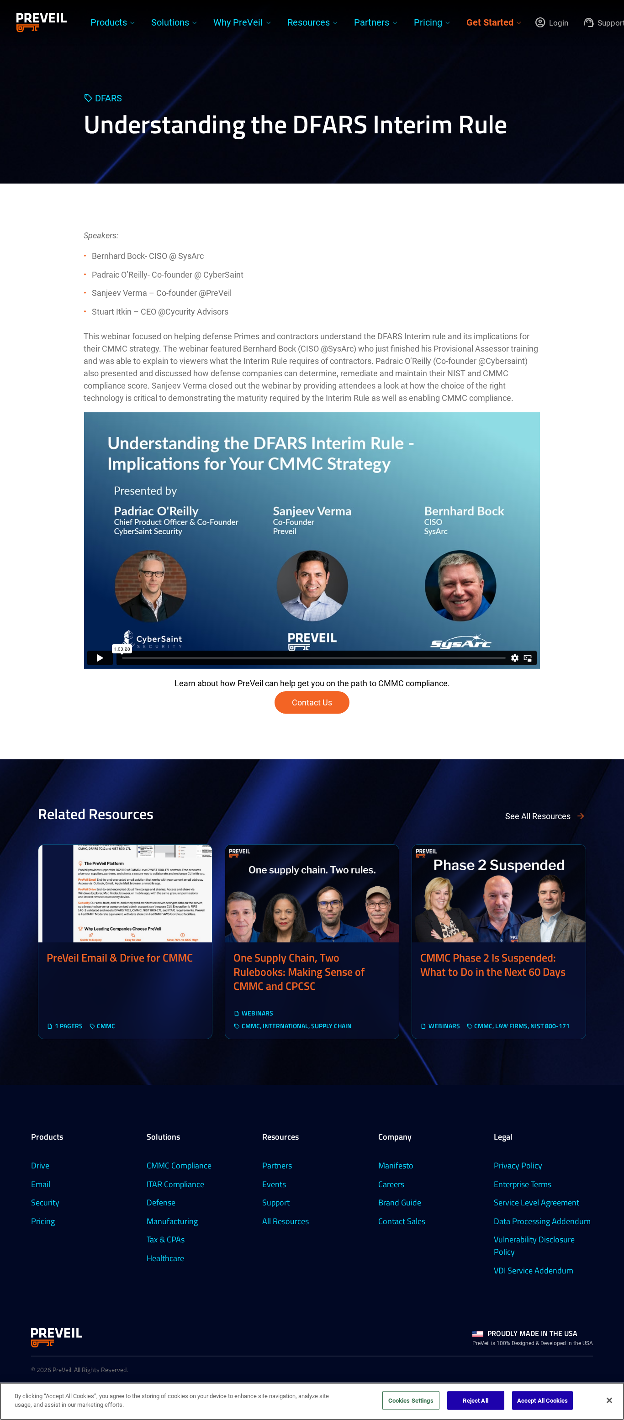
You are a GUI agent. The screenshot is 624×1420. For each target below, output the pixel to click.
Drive (40, 1165)
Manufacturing (172, 1221)
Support (276, 1202)
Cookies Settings (411, 1400)
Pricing (43, 1221)
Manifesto (395, 1165)
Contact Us (312, 702)
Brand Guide (399, 1202)
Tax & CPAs (166, 1239)
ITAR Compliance (175, 1184)
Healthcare (165, 1258)
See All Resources (538, 816)
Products (47, 1137)
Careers (391, 1184)
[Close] (609, 1400)
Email (40, 1184)
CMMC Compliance (179, 1165)
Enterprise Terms (522, 1184)
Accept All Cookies (542, 1400)
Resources (280, 1137)
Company (395, 1137)
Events (274, 1184)
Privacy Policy (518, 1165)
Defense (161, 1202)
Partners (277, 1165)
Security (45, 1202)
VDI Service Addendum (533, 1270)
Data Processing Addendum (542, 1221)
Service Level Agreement (536, 1202)
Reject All (475, 1400)
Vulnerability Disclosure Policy (534, 1245)
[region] (312, 1401)
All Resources (285, 1221)
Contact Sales (401, 1221)
